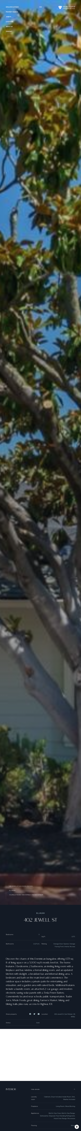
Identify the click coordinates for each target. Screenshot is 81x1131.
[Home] (66, 7)
